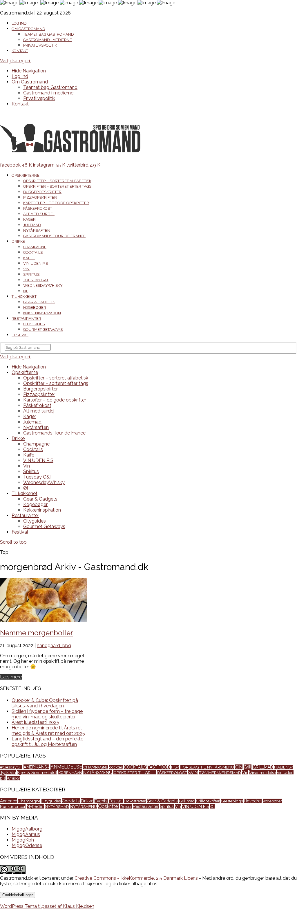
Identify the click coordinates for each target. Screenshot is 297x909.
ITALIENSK (283, 767)
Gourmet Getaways (43, 329)
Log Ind (19, 23)
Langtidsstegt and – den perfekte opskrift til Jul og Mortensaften (47, 741)
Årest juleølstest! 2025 (35, 722)
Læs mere (11, 677)
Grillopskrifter (208, 801)
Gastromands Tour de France (54, 236)
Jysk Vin (8, 772)
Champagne (34, 247)
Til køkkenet (24, 296)
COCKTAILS (135, 767)
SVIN (193, 772)
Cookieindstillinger (17, 895)
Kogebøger (34, 307)
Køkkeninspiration (42, 313)
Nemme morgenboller (36, 633)
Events (101, 801)
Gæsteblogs (232, 801)
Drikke (18, 241)
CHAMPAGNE (95, 767)
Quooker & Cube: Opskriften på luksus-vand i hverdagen (45, 703)
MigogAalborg (27, 829)
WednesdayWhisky (43, 285)
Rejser (126, 806)
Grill (247, 767)
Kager (29, 219)
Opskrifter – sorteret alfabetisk (57, 181)
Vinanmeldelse (262, 772)
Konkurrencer (13, 806)
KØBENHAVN (70, 772)
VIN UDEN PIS (35, 263)
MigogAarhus (26, 834)
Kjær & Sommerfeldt (37, 772)
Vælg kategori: (15, 60)
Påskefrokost (37, 208)
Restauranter (26, 318)
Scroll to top (13, 542)
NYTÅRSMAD (57, 806)
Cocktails (33, 252)
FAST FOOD (159, 767)
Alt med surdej (39, 214)
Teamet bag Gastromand (48, 34)
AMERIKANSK (36, 766)
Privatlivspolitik (40, 45)
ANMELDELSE (66, 767)
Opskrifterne (25, 175)
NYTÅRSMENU (97, 772)
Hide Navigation (29, 71)
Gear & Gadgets (39, 302)
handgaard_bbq (54, 645)
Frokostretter (135, 801)
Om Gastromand (28, 29)
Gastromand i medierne (47, 40)
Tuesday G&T (35, 280)
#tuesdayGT (11, 767)
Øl (25, 291)
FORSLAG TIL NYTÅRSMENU (207, 767)
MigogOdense (27, 845)
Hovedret (253, 801)
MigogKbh (23, 840)
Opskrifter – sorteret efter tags (57, 186)
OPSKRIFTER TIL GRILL (134, 772)
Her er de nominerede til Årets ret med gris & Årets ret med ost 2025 (48, 730)
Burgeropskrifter (42, 192)
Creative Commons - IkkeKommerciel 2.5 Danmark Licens (136, 878)
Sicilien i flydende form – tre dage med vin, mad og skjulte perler (47, 714)
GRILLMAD (263, 767)
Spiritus (31, 274)
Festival (20, 335)
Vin (26, 269)
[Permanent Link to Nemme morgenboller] (43, 620)
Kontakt (20, 51)
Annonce (8, 800)
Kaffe (29, 258)
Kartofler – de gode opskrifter (56, 203)
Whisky (13, 778)
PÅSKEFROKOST (172, 772)
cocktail (116, 767)
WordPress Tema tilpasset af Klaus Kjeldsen (47, 906)
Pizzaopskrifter (40, 197)
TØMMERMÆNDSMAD (220, 772)
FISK (175, 767)
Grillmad (187, 801)
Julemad (32, 225)
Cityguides (34, 324)
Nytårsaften (36, 230)
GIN (238, 766)
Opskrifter (108, 806)
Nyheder (35, 806)
